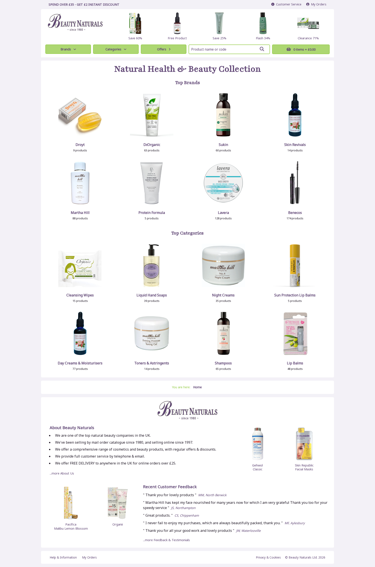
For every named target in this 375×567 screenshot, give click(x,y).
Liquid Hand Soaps (152, 295)
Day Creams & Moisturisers (80, 363)
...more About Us (62, 473)
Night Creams (223, 295)
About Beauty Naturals (72, 427)
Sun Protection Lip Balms (295, 295)
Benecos (295, 212)
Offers (161, 49)
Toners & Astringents (151, 363)
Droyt (80, 144)
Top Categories (187, 233)
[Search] (261, 49)
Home (197, 387)
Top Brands (187, 83)
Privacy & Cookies (268, 557)
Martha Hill (80, 212)
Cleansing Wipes (80, 295)
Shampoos (223, 363)
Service (288, 4)
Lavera (223, 212)
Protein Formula (151, 212)
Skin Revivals (295, 144)
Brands (66, 49)
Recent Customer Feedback (170, 486)
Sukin (223, 144)
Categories (113, 49)
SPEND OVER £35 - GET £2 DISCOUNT (84, 4)
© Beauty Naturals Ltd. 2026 (305, 557)
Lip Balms (295, 363)
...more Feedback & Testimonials (166, 540)
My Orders (317, 4)
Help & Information (63, 557)
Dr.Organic (151, 144)
